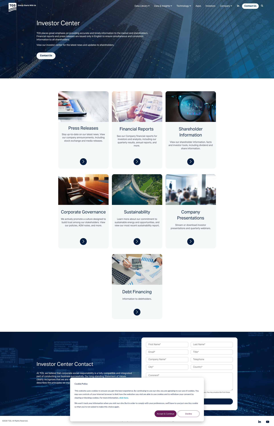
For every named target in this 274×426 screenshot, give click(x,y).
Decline (188, 413)
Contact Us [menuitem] (250, 6)
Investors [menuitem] (210, 6)
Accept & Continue (165, 413)
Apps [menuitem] (198, 6)
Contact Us (46, 55)
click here (123, 397)
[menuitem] (142, 6)
